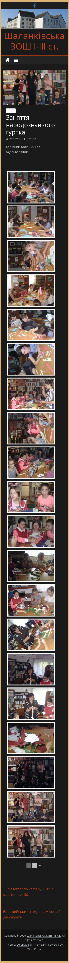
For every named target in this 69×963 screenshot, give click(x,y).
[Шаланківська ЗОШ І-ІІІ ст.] (7, 60)
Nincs (11, 110)
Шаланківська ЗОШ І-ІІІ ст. (34, 41)
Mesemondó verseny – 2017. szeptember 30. (28, 892)
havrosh (31, 138)
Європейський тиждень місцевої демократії (31, 914)
